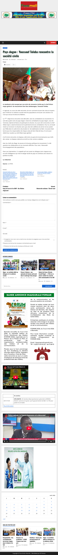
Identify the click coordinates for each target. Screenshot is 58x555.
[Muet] (51, 441)
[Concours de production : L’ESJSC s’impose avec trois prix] (22, 532)
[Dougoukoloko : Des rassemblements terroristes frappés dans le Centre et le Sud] (9, 532)
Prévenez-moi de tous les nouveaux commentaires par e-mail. (19, 243)
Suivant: (46, 187)
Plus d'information (9, 406)
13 (29, 507)
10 (6, 507)
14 (36, 507)
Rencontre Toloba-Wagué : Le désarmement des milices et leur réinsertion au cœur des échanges (27, 174)
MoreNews (34, 553)
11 (14, 507)
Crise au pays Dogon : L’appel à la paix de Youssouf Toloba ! (44, 172)
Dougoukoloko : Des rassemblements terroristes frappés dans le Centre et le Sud (8, 541)
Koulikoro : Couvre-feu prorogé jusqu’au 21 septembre (36, 539)
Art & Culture (7, 268)
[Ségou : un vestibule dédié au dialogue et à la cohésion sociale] (11, 264)
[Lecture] (4, 441)
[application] (29, 428)
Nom (4, 222)
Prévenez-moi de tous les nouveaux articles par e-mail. (18, 246)
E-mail (5, 228)
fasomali (6, 59)
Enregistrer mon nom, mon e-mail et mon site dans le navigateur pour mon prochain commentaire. (27, 240)
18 (14, 510)
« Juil (4, 519)
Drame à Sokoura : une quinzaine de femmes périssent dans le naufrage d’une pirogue (29, 274)
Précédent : (13, 188)
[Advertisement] (29, 29)
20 (29, 510)
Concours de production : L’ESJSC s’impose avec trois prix (21, 540)
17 (6, 510)
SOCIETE (5, 48)
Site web (5, 233)
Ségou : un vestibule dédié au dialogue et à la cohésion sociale (10, 274)
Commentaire (7, 202)
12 (21, 507)
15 (44, 507)
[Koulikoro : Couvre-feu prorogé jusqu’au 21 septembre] (36, 532)
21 (36, 510)
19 (21, 510)
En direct (53, 42)
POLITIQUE (33, 534)
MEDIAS (41, 268)
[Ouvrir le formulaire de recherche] (44, 42)
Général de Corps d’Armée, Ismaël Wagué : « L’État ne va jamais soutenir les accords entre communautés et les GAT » (46, 275)
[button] (2, 42)
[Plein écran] (53, 441)
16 (51, 507)
